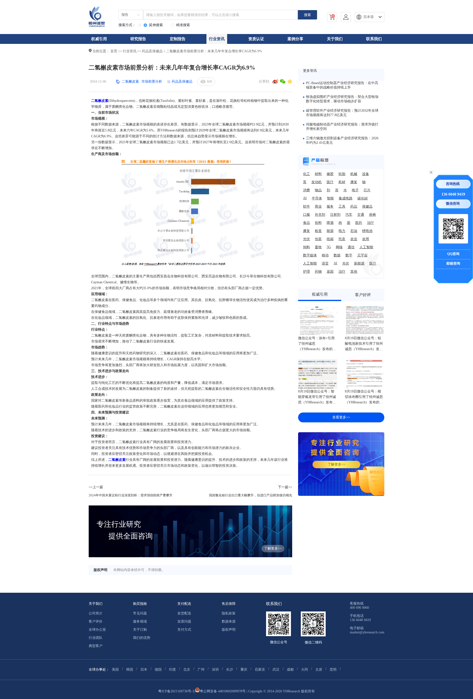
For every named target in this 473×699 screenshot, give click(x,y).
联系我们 (374, 39)
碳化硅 (362, 198)
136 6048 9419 (453, 194)
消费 (306, 190)
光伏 (306, 239)
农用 (365, 239)
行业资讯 (217, 39)
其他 (353, 271)
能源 (330, 231)
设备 (365, 174)
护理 (306, 271)
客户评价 (95, 621)
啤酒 (330, 223)
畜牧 (318, 247)
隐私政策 (229, 613)
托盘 (341, 239)
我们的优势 (141, 638)
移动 (325, 255)
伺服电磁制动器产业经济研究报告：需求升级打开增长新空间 (342, 127)
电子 (355, 190)
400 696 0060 (359, 607)
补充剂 (320, 214)
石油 (353, 231)
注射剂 (335, 214)
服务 (330, 206)
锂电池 (367, 231)
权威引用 (99, 39)
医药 (358, 223)
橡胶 (330, 174)
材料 (318, 174)
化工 (306, 174)
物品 (318, 190)
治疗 (370, 223)
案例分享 (295, 39)
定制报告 (178, 39)
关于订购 (140, 629)
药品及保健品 (152, 51)
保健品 (367, 206)
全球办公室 (97, 629)
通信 (351, 247)
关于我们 (335, 39)
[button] (369, 17)
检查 (318, 231)
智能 (330, 198)
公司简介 (95, 613)
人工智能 (366, 247)
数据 (337, 255)
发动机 (316, 182)
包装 (318, 239)
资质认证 (256, 39)
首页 (113, 51)
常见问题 (140, 613)
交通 (360, 214)
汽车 (348, 214)
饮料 (318, 223)
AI (305, 198)
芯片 (367, 190)
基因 (330, 271)
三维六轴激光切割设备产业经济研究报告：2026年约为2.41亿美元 (342, 140)
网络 (339, 247)
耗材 (341, 182)
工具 (341, 206)
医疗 (330, 182)
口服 (306, 214)
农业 (353, 239)
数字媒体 (310, 255)
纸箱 (330, 239)
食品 (306, 223)
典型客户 (95, 646)
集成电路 (346, 198)
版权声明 (229, 629)
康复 (353, 182)
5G (329, 247)
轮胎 (341, 174)
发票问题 (184, 621)
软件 (306, 206)
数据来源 (229, 621)
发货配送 (184, 613)
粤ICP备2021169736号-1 (176, 691)
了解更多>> (336, 464)
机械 (353, 174)
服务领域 (140, 621)
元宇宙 (362, 255)
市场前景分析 (151, 81)
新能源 (359, 263)
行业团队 (95, 638)
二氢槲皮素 (130, 81)
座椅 (372, 214)
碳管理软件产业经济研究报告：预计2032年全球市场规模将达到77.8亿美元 (342, 113)
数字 (348, 255)
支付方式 (184, 629)
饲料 (306, 247)
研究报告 (138, 39)
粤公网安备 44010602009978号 (223, 691)
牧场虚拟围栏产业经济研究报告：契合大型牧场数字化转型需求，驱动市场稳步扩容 (342, 99)
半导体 (317, 198)
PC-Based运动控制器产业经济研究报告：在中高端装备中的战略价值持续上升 (342, 85)
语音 (325, 263)
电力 (341, 231)
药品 (353, 206)
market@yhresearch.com (367, 632)
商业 (318, 206)
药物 (318, 271)
